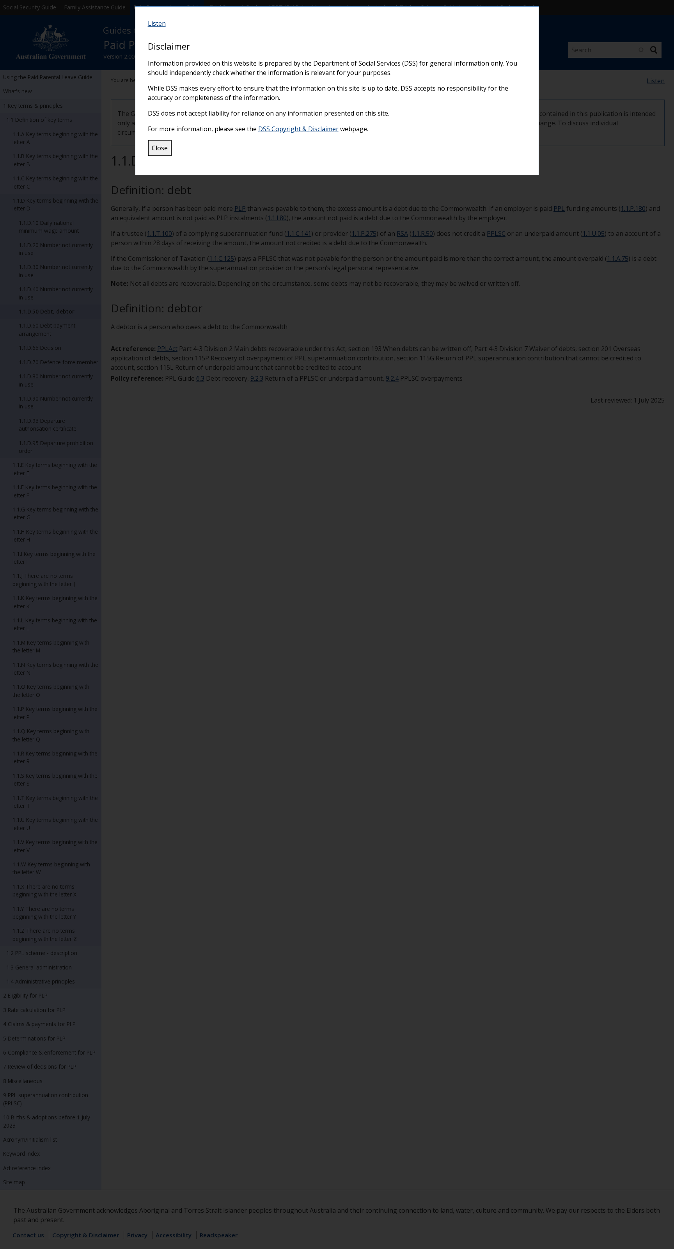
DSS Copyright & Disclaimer (298, 129)
